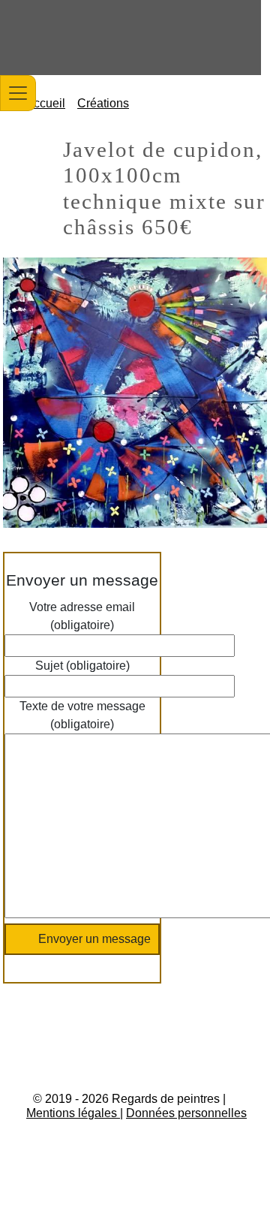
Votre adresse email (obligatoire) (82, 616)
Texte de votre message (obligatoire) (83, 715)
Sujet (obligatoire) (82, 665)
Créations (103, 103)
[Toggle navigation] (18, 93)
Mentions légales (73, 1113)
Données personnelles (186, 1113)
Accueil (45, 103)
